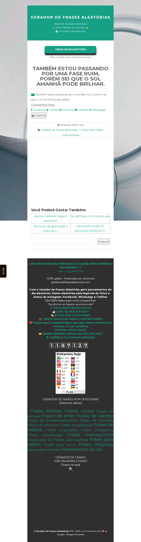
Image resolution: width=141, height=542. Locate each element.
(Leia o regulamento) (70, 267)
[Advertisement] (70, 170)
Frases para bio (40, 440)
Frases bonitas (46, 410)
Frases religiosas (96, 444)
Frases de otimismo (43, 425)
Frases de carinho (95, 415)
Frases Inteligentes (97, 430)
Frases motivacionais (90, 434)
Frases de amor (58, 415)
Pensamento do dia (82, 449)
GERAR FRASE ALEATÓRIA (70, 49)
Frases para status (60, 445)
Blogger (61, 534)
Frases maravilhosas (45, 435)
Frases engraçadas (62, 430)
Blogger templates (75, 534)
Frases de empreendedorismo (52, 420)
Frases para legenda (71, 440)
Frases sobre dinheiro (44, 450)
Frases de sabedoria (76, 425)
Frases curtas (79, 410)
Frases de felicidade (97, 420)
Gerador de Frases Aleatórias (70, 17)
